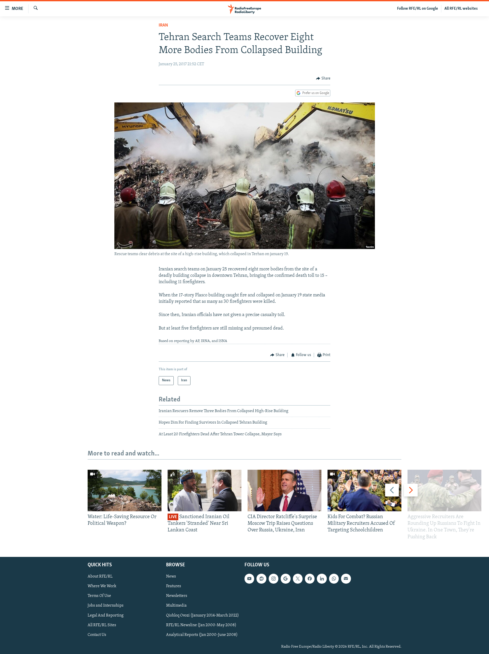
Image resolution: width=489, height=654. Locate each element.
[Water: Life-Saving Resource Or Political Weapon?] (124, 490)
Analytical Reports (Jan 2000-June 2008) (202, 635)
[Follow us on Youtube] (249, 578)
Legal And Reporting (106, 615)
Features (173, 586)
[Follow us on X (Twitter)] (298, 578)
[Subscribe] (346, 578)
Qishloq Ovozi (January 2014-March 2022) (202, 615)
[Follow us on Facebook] (310, 578)
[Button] (323, 78)
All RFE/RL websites (461, 9)
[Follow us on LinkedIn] (322, 578)
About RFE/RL (100, 576)
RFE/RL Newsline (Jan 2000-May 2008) (201, 625)
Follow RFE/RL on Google (417, 9)
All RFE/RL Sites (102, 625)
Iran (163, 25)
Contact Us (97, 635)
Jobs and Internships (106, 606)
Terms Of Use (99, 596)
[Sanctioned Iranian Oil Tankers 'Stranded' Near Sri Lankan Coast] (204, 490)
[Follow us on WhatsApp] (334, 578)
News (171, 576)
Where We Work (102, 586)
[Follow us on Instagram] (273, 578)
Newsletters (176, 596)
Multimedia (176, 606)
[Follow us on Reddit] (261, 578)
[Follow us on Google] (285, 578)
